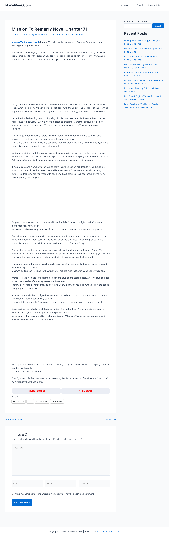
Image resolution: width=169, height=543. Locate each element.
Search (158, 26)
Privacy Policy (154, 5)
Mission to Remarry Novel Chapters (65, 34)
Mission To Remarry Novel (25, 42)
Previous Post (14, 419)
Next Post (109, 419)
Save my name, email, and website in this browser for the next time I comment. (54, 493)
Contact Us (127, 5)
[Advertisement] (61, 83)
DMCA (140, 5)
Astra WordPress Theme (109, 531)
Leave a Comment (21, 34)
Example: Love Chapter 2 (136, 21)
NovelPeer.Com (18, 5)
